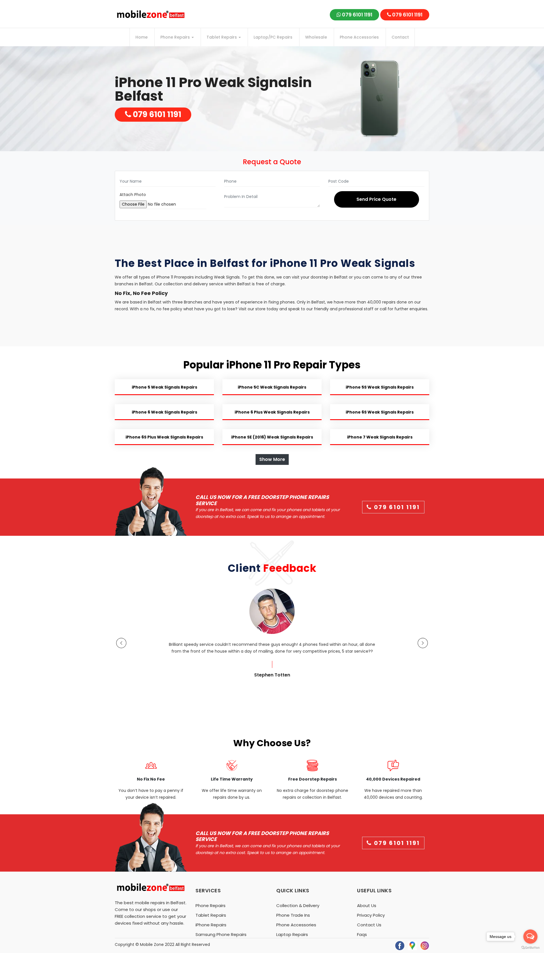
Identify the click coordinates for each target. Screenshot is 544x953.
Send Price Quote (376, 199)
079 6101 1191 (356, 14)
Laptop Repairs (292, 934)
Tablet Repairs (222, 37)
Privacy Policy (371, 915)
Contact (400, 37)
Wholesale (316, 37)
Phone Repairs (175, 37)
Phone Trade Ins (293, 915)
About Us (366, 905)
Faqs (362, 934)
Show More (272, 459)
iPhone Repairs (211, 925)
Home (141, 37)
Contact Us (369, 925)
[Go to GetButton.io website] (530, 947)
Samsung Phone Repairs (221, 934)
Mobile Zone (152, 944)
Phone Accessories (359, 37)
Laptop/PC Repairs (273, 37)
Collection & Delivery (297, 905)
